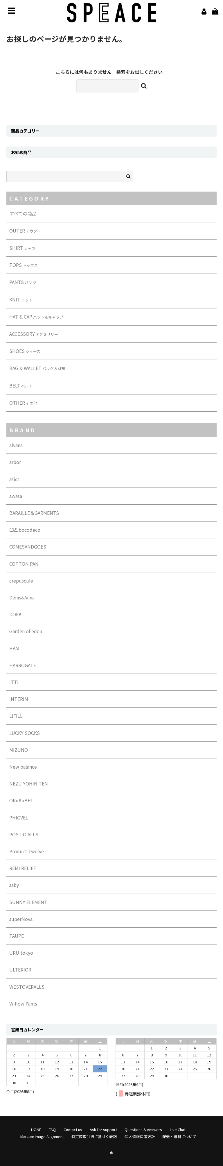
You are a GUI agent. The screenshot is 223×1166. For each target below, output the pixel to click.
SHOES (24, 350)
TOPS (23, 264)
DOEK (15, 614)
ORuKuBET (21, 800)
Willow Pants (23, 1003)
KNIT (21, 299)
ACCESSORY (33, 333)
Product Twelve (26, 851)
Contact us (73, 1129)
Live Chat (178, 1129)
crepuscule (21, 580)
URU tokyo (21, 952)
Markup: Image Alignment (42, 1136)
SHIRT (22, 247)
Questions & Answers (143, 1129)
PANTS (22, 281)
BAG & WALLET (37, 368)
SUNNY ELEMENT (28, 902)
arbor (15, 461)
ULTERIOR (20, 969)
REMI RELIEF (22, 868)
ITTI (14, 681)
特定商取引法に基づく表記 (94, 1136)
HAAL (15, 648)
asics (14, 479)
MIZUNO (18, 749)
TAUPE (16, 935)
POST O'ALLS (23, 834)
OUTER (25, 230)
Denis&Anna (22, 597)
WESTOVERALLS (26, 986)
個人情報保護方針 (140, 1136)
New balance (23, 766)
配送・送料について (179, 1136)
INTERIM (18, 698)
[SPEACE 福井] (111, 18)
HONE (36, 1129)
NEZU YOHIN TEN (28, 783)
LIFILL (16, 715)
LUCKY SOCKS (24, 732)
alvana (16, 445)
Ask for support (103, 1129)
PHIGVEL (18, 817)
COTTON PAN (24, 563)
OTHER (23, 402)
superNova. (21, 918)
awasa (15, 495)
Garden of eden (25, 631)
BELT (21, 385)
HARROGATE (22, 665)
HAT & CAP (36, 316)
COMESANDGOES (27, 546)
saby (14, 884)
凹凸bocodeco (24, 529)
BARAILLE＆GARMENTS (34, 512)
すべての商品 (23, 213)
